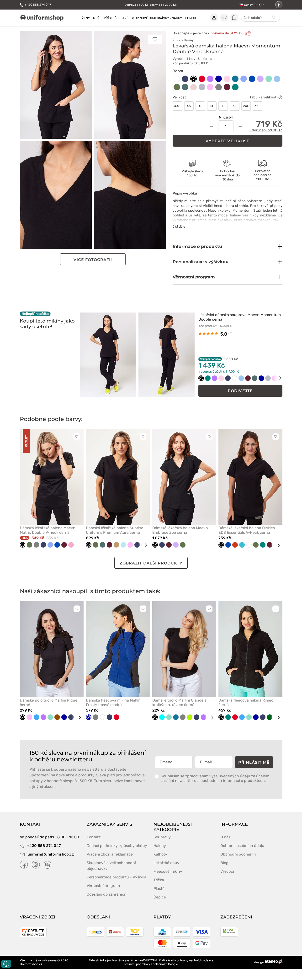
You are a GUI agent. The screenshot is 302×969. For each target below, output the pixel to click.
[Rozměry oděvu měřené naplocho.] (280, 97)
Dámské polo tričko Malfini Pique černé (48, 702)
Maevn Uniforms (199, 59)
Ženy (86, 18)
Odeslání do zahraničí (106, 894)
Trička (159, 880)
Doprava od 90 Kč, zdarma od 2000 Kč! (151, 4)
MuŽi (97, 18)
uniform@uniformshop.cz (50, 854)
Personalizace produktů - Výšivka (116, 877)
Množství (226, 117)
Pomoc (190, 18)
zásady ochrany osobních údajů (188, 960)
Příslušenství (115, 18)
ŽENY (176, 40)
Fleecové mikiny (168, 871)
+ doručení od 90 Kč (265, 130)
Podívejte (240, 391)
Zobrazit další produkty (151, 563)
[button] (227, 246)
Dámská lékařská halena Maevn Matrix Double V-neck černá (47, 530)
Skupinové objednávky (150, 18)
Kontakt (94, 837)
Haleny (189, 40)
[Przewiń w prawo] (277, 378)
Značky (176, 18)
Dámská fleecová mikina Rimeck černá (246, 702)
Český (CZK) (252, 5)
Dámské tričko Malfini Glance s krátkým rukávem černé (179, 702)
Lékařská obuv (166, 863)
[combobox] (260, 18)
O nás (225, 837)
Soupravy (162, 837)
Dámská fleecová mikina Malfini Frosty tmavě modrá (114, 702)
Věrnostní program (103, 885)
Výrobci (227, 871)
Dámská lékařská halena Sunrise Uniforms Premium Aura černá (114, 530)
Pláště (159, 888)
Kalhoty (160, 854)
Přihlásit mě (254, 762)
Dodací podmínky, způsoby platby (117, 845)
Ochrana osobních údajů (242, 845)
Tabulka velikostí (263, 97)
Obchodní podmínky (238, 854)
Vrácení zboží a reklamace (110, 854)
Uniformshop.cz (31, 964)
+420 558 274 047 (38, 4)
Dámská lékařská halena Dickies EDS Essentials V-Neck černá (246, 530)
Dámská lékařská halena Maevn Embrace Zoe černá (180, 530)
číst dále (179, 227)
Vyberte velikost (227, 141)
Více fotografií (93, 259)
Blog (224, 863)
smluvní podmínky (137, 964)
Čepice (160, 897)
